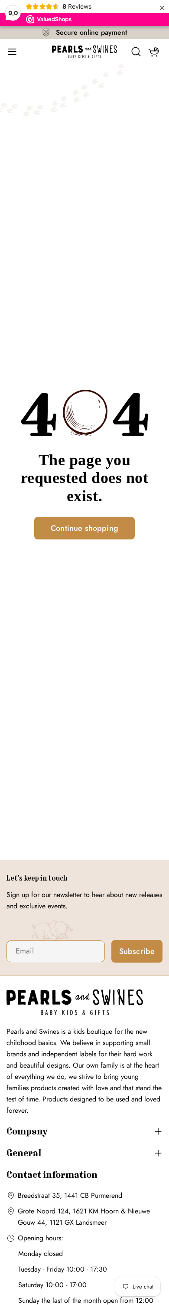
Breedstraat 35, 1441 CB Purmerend (70, 1195)
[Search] (136, 51)
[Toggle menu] (15, 51)
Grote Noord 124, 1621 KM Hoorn (68, 1211)
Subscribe (137, 951)
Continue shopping (84, 528)
